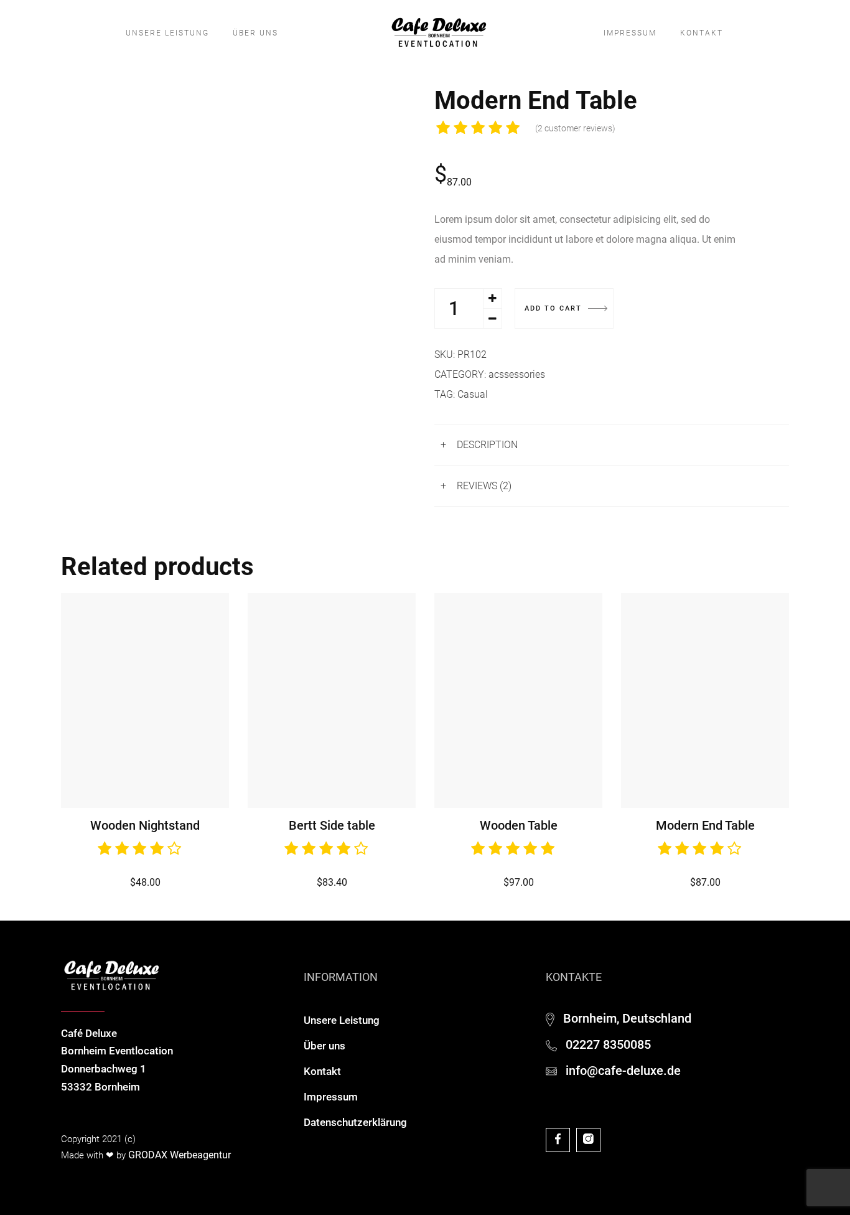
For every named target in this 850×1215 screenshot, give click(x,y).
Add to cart (553, 308)
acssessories (516, 374)
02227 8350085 (608, 1044)
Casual (472, 394)
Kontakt (701, 33)
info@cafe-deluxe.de (623, 1070)
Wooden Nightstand (145, 825)
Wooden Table (519, 825)
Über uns (255, 33)
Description (487, 445)
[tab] (611, 445)
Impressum (630, 33)
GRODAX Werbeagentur (179, 1155)
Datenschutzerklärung (355, 1122)
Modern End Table (705, 825)
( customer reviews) (575, 128)
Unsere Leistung (167, 33)
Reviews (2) (484, 486)
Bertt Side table (332, 825)
